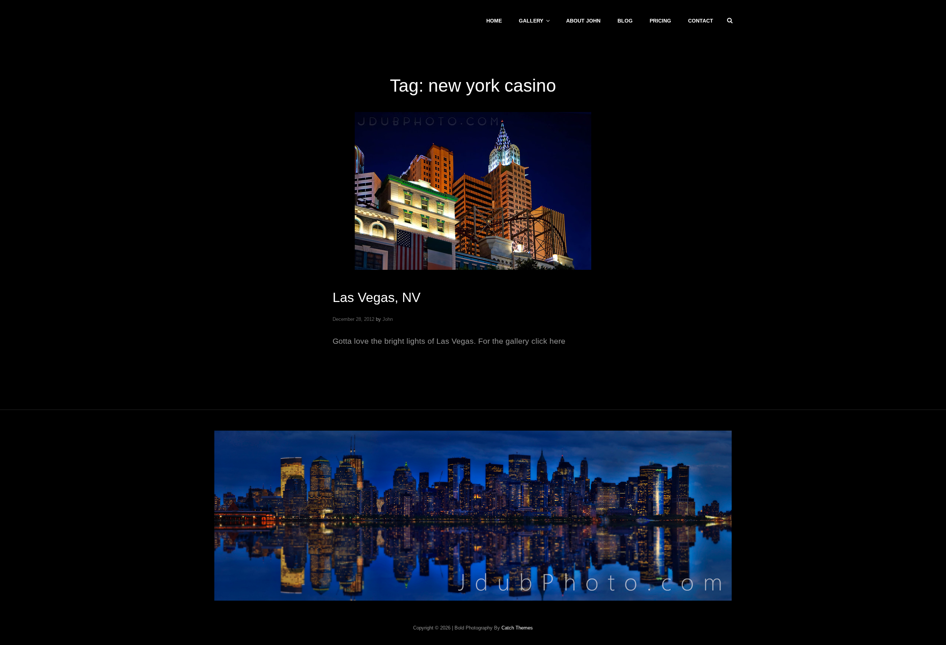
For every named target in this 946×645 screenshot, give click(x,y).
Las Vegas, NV (377, 297)
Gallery (531, 21)
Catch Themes (517, 628)
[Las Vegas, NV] (473, 191)
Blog (625, 21)
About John (583, 21)
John (387, 319)
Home (494, 21)
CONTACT (700, 21)
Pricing (660, 21)
